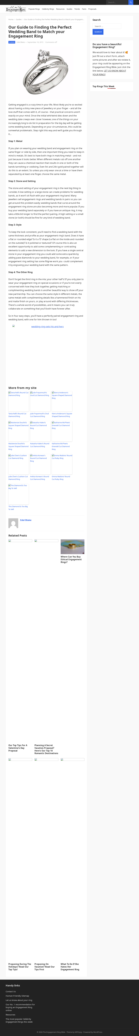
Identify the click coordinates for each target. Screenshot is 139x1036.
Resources (60, 9)
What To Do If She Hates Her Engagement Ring (70, 967)
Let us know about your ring (19, 1000)
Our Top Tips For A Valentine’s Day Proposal (17, 748)
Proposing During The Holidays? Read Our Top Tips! (19, 967)
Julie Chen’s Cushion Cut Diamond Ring (18, 478)
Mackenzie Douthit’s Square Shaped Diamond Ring (18, 446)
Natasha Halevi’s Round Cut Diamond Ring (39, 445)
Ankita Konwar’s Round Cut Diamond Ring (39, 478)
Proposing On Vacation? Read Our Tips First (44, 967)
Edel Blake (21, 42)
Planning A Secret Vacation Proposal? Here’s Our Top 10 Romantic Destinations (46, 749)
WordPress (97, 1032)
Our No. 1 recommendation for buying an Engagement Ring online (20, 1007)
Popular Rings (34, 9)
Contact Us (11, 991)
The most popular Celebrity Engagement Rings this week (19, 1020)
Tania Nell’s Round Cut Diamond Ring (17, 415)
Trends (77, 9)
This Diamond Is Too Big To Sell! (18, 507)
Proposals (92, 9)
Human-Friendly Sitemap (17, 995)
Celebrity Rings (48, 9)
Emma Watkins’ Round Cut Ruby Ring (61, 478)
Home (10, 19)
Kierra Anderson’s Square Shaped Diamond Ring (62, 415)
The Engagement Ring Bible (54, 1032)
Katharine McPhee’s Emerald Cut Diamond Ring (61, 446)
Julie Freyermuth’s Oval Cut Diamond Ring (39, 415)
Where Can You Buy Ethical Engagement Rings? (71, 559)
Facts (84, 9)
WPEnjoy (78, 1032)
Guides (69, 9)
